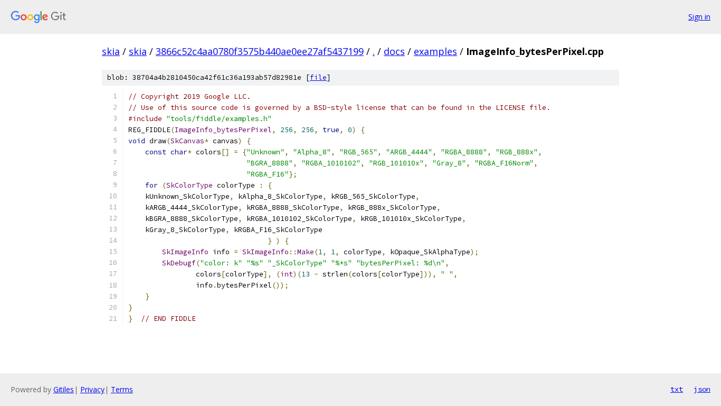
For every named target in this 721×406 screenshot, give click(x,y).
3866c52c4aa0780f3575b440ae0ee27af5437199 (260, 51)
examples (435, 51)
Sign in (699, 17)
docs (394, 51)
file (318, 77)
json (702, 389)
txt (676, 389)
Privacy (92, 389)
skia (111, 51)
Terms (122, 389)
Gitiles (63, 389)
